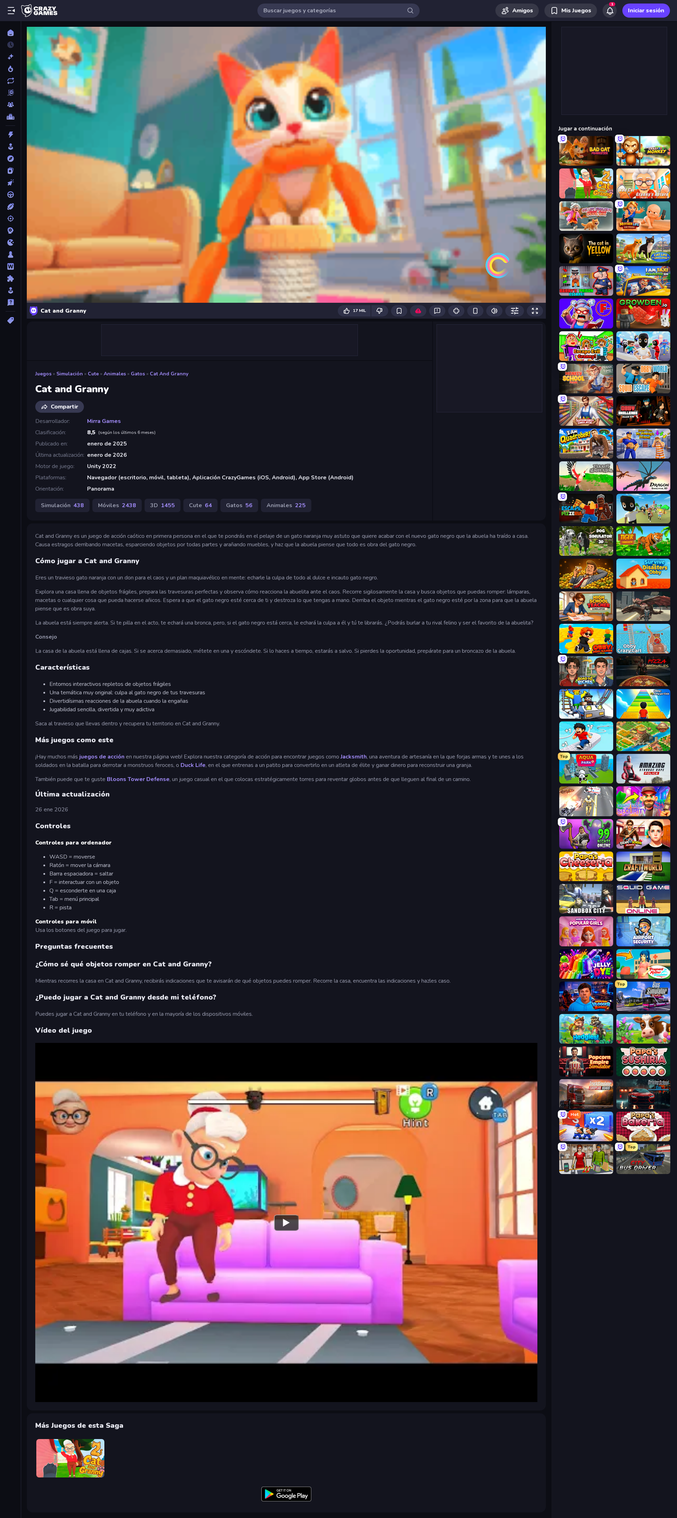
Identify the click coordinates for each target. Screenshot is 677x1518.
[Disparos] (10, 219)
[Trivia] (10, 302)
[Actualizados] (10, 81)
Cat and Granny (169, 373)
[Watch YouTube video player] (286, 1222)
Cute (93, 373)
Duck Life (193, 765)
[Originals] (10, 93)
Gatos (138, 373)
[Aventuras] (10, 159)
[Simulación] (10, 290)
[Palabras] (10, 266)
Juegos (43, 373)
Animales (115, 373)
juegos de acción (101, 757)
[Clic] (10, 183)
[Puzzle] (10, 278)
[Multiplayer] (10, 105)
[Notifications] (610, 11)
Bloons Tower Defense (138, 779)
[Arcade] (10, 147)
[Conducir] (10, 195)
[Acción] (10, 135)
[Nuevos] (10, 57)
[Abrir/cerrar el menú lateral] (11, 10)
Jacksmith (354, 757)
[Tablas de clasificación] (10, 117)
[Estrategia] (10, 230)
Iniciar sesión (646, 10)
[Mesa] (10, 254)
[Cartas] (10, 171)
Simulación (69, 373)
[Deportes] (10, 207)
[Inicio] (10, 33)
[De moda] (10, 69)
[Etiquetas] (10, 320)
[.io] (10, 242)
